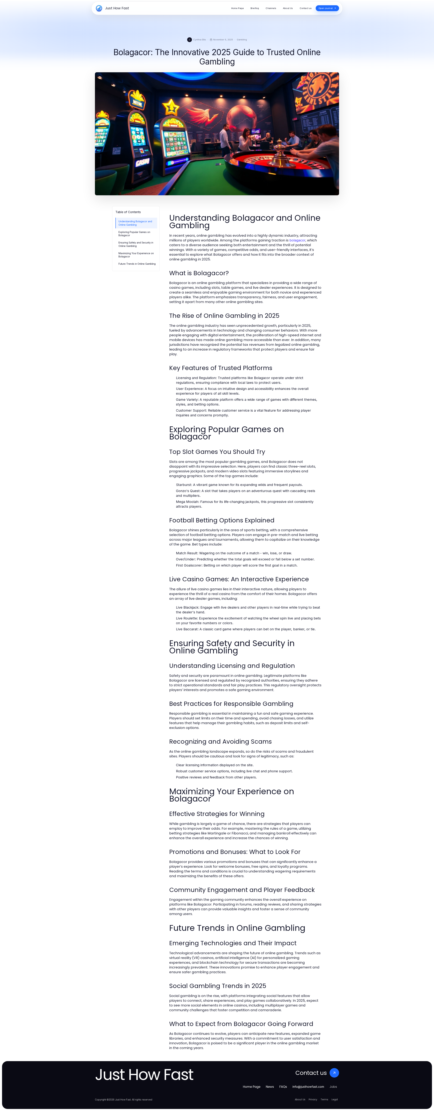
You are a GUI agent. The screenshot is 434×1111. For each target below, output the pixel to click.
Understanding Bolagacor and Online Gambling (135, 223)
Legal (335, 1099)
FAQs (283, 1087)
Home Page (251, 1087)
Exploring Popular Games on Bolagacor (134, 234)
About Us (300, 1099)
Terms (324, 1099)
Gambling (242, 39)
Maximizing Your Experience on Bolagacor (136, 255)
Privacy (313, 1099)
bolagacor (297, 240)
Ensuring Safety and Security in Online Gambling (136, 244)
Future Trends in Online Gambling (137, 263)
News (270, 1087)
